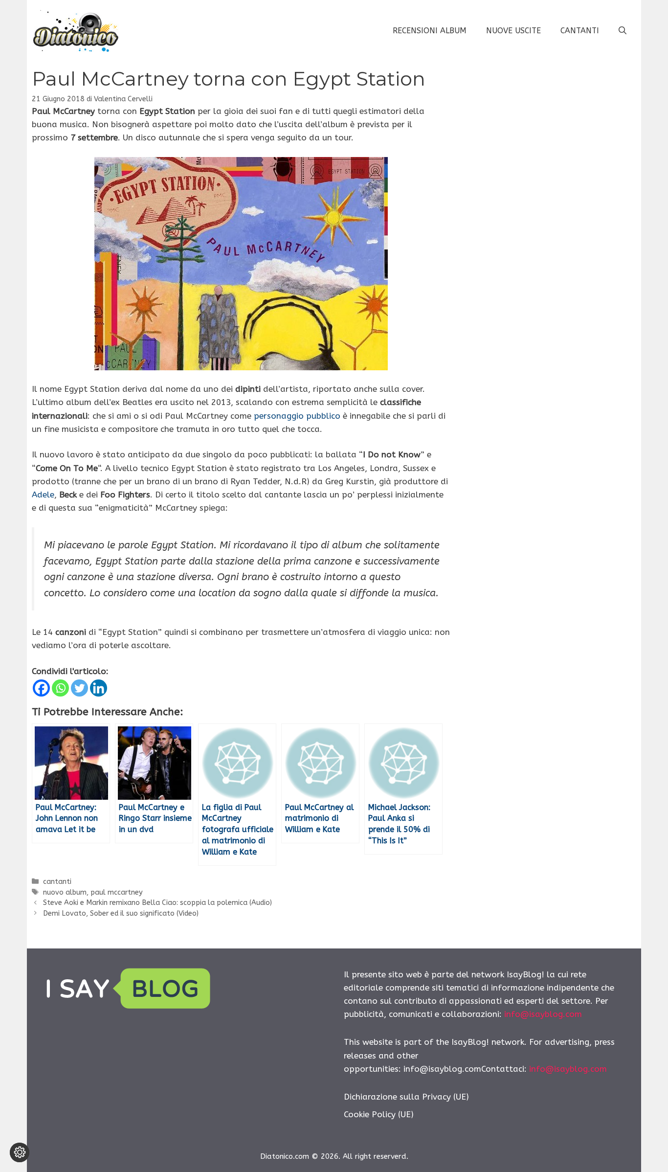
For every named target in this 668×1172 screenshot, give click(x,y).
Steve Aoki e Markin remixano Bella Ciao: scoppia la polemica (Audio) (157, 903)
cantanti (57, 882)
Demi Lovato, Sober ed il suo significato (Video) (121, 913)
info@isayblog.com (543, 1014)
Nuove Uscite (513, 30)
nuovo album (65, 892)
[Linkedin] (98, 688)
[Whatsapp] (60, 688)
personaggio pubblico (297, 416)
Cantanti (579, 30)
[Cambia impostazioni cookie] (19, 1152)
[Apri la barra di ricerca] (622, 31)
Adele (43, 494)
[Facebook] (41, 688)
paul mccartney (116, 892)
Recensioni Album (430, 30)
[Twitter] (79, 688)
